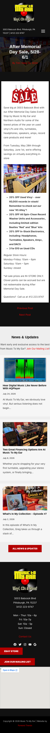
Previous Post (25, 308)
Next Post (25, 315)
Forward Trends (25, 725)
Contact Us (25, 636)
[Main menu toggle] (43, 31)
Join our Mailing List (17, 661)
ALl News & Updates (25, 548)
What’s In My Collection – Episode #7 (25, 513)
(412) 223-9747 (17, 33)
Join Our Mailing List (37, 348)
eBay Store (11, 651)
